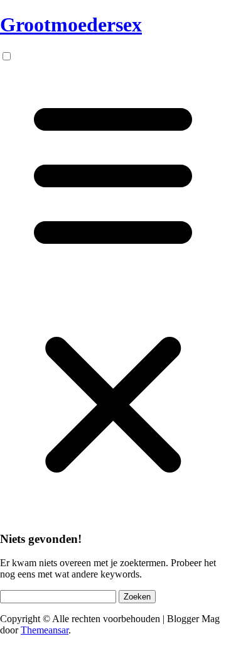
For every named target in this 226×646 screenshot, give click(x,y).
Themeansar (44, 630)
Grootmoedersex (71, 24)
